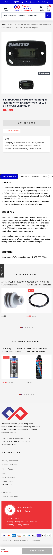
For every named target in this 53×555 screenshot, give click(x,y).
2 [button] (25, 327)
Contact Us (6, 492)
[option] (26, 54)
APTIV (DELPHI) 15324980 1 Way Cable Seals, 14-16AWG (13, 285)
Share (2, 269)
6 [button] (33, 394)
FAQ (3, 473)
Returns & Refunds (9, 465)
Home (3, 25)
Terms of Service (8, 477)
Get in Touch (24, 511)
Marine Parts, (17, 145)
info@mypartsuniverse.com (18, 438)
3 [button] (27, 327)
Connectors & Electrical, (25, 142)
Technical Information (33, 177)
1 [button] (21, 327)
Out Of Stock (26, 123)
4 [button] (29, 327)
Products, (28, 145)
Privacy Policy (7, 469)
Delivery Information (9, 461)
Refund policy (7, 481)
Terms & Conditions (9, 497)
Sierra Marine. (35, 148)
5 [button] (32, 327)
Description (8, 177)
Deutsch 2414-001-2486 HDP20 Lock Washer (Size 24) (38, 285)
